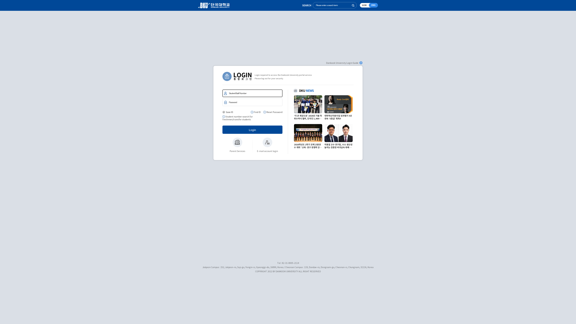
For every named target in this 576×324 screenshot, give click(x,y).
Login (252, 130)
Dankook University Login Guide (342, 63)
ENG (373, 5)
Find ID (257, 112)
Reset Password (274, 112)
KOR (364, 5)
